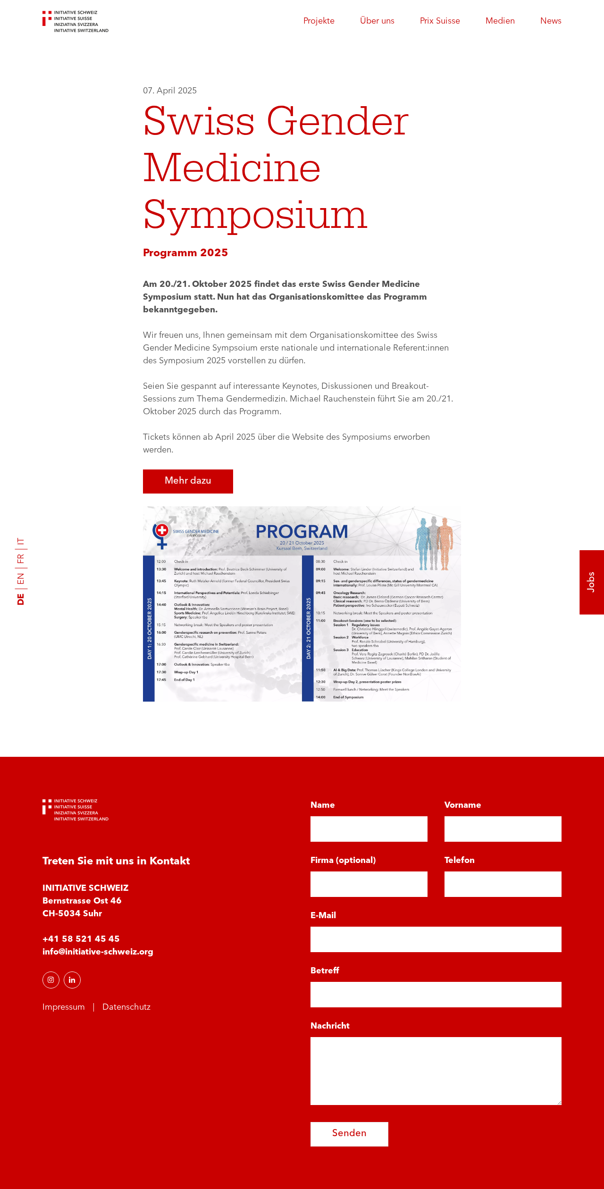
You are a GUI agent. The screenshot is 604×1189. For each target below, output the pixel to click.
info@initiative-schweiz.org (97, 952)
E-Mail (323, 916)
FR (21, 559)
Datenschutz (126, 1007)
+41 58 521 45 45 (81, 939)
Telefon (460, 860)
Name (322, 805)
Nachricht (330, 1026)
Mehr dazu (188, 481)
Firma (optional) (343, 860)
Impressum (63, 1007)
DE (21, 599)
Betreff (324, 971)
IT (21, 541)
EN (21, 579)
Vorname (463, 805)
